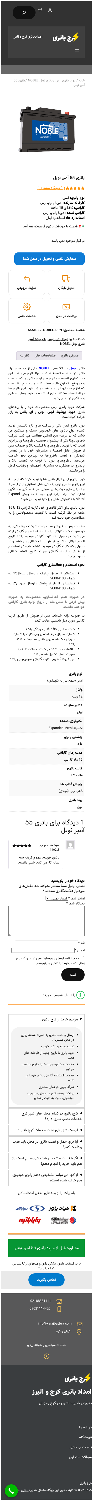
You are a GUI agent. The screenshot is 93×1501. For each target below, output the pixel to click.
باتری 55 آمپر (37, 339)
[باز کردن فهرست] (77, 50)
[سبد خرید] (40, 10)
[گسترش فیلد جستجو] (24, 12)
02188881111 (40, 1301)
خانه (82, 80)
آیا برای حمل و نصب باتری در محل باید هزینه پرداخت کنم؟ (46, 1144)
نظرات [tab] (24, 355)
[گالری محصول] (46, 130)
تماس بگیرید (46, 1280)
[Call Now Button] (11, 1490)
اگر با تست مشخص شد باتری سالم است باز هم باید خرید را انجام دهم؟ (47, 1161)
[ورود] (50, 10)
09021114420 (40, 1308)
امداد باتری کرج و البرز (27, 37)
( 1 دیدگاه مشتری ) (51, 188)
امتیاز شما (76, 898)
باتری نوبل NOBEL (40, 80)
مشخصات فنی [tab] (45, 355)
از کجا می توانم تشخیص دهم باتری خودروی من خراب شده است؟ (47, 1177)
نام (81, 943)
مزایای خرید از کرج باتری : (59, 1019)
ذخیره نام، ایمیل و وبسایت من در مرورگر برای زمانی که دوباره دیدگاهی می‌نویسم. (50, 961)
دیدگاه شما (75, 903)
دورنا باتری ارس (66, 80)
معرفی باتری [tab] (69, 355)
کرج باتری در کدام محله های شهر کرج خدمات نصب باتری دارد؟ (52, 1116)
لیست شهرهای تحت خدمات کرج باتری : (48, 1130)
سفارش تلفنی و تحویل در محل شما (49, 259)
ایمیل (80, 950)
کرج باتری (27, 1490)
